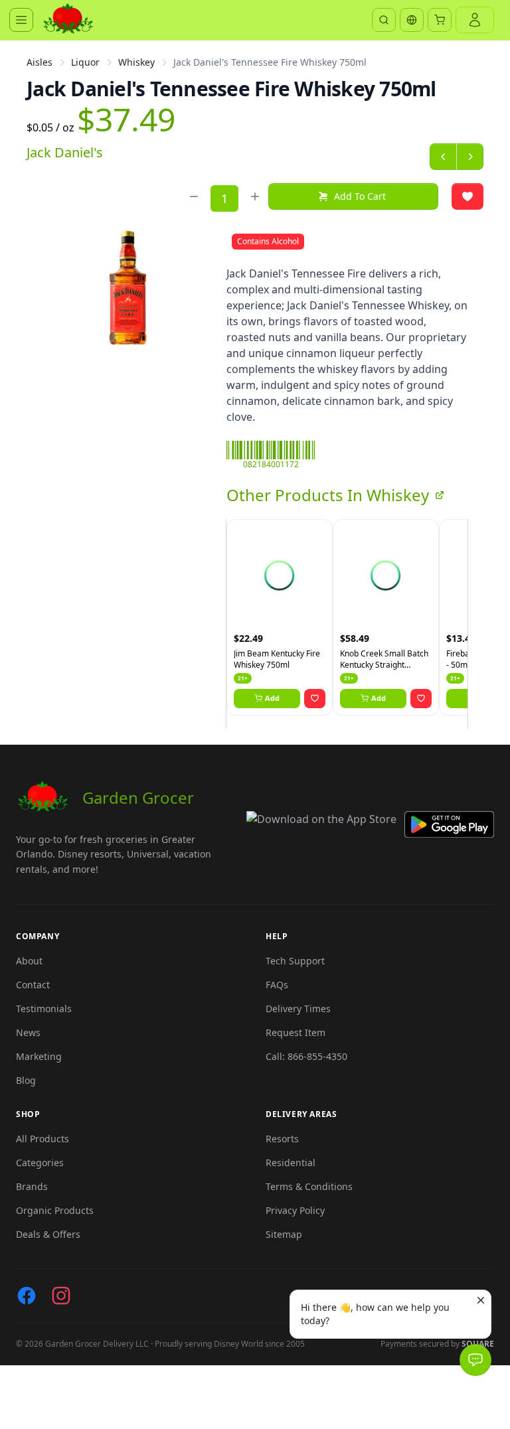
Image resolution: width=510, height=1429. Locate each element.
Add (272, 698)
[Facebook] (26, 1295)
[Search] (384, 20)
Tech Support (295, 960)
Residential (290, 1162)
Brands (32, 1186)
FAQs (277, 984)
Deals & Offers (48, 1234)
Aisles (39, 62)
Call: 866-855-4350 (306, 1056)
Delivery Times (298, 1008)
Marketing (39, 1056)
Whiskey (136, 62)
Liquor (85, 62)
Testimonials (44, 1008)
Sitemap (284, 1234)
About (29, 960)
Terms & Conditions (309, 1186)
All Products (42, 1138)
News (28, 1032)
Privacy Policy (295, 1210)
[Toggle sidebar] (21, 20)
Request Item (295, 1032)
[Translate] (412, 20)
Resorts (282, 1138)
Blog (26, 1080)
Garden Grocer (138, 797)
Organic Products (55, 1210)
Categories (40, 1162)
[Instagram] (61, 1295)
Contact (33, 984)
